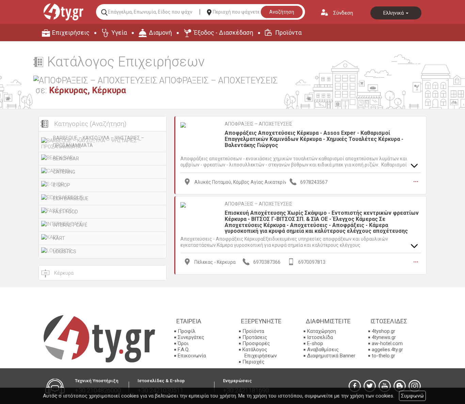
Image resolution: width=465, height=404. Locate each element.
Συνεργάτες (191, 337)
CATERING (64, 172)
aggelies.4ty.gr (387, 349)
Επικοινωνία (192, 356)
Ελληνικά (394, 13)
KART (59, 238)
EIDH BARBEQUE (71, 198)
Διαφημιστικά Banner (331, 356)
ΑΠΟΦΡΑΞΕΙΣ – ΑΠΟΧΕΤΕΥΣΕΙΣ (258, 124)
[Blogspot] (400, 386)
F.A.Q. (184, 349)
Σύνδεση (343, 13)
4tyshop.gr (383, 331)
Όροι (183, 343)
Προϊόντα (288, 32)
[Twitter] (370, 386)
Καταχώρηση (321, 331)
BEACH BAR (66, 158)
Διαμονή (160, 32)
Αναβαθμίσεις (323, 349)
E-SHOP (61, 185)
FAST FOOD (65, 211)
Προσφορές (256, 343)
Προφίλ (186, 331)
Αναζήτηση (281, 12)
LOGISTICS (64, 251)
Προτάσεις (254, 337)
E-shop (315, 343)
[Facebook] (355, 386)
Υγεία (119, 32)
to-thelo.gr (383, 356)
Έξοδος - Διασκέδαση (223, 32)
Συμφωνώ (412, 396)
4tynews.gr (384, 337)
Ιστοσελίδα (320, 337)
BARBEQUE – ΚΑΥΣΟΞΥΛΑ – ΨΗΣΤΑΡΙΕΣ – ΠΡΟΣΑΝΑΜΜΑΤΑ (98, 141)
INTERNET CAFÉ (70, 225)
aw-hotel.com (387, 343)
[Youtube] (385, 386)
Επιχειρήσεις (71, 32)
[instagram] (414, 386)
